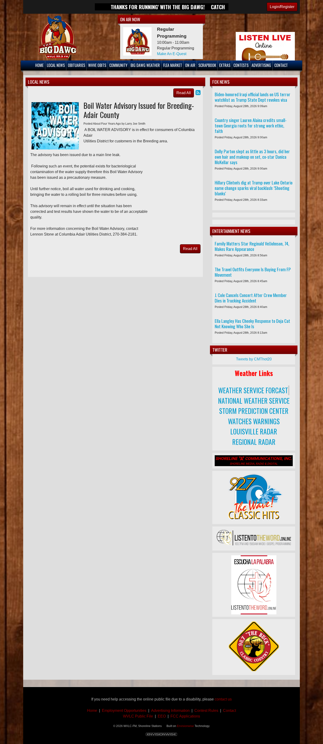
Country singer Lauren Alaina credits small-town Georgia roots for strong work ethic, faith (251, 125)
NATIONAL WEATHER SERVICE (254, 401)
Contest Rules (206, 711)
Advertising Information (171, 711)
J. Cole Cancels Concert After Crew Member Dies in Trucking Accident (251, 298)
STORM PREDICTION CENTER (253, 411)
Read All (183, 93)
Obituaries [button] (76, 65)
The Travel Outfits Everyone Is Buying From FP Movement (253, 272)
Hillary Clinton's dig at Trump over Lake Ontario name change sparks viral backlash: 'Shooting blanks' (253, 188)
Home (92, 711)
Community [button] (118, 65)
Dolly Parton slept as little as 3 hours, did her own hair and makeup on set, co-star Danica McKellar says (252, 157)
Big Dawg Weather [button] (145, 65)
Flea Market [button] (172, 65)
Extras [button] (224, 65)
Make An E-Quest (171, 54)
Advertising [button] (261, 65)
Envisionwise (185, 726)
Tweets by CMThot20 (254, 359)
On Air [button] (190, 65)
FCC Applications (185, 716)
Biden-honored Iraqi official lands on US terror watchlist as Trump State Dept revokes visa (252, 97)
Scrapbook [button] (207, 65)
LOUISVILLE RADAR (253, 431)
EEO (162, 716)
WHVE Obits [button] (97, 65)
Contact (228, 711)
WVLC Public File (138, 716)
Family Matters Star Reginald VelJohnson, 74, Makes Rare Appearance (252, 246)
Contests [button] (241, 65)
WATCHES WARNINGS (254, 421)
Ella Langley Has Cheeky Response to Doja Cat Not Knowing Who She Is (252, 323)
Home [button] (39, 65)
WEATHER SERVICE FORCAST (253, 390)
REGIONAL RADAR (253, 442)
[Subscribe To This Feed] (198, 92)
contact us (223, 699)
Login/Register (282, 7)
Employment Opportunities (124, 711)
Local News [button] (56, 65)
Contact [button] (281, 65)
